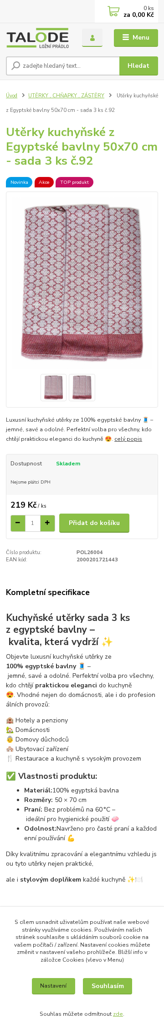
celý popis (128, 439)
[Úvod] (37, 38)
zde (118, 1014)
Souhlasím (108, 986)
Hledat (138, 65)
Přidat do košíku (94, 523)
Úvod (11, 95)
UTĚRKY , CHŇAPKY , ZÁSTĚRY (66, 95)
